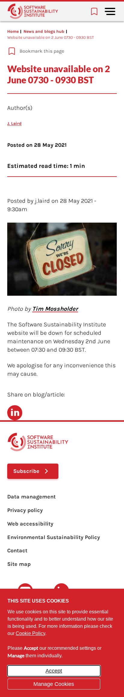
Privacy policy (25, 510)
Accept (53, 671)
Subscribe (26, 471)
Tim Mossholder (55, 308)
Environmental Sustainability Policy (53, 537)
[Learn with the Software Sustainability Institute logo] (32, 11)
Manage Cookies (53, 684)
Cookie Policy (30, 633)
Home (13, 31)
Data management (31, 496)
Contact (17, 550)
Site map (19, 564)
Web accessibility (30, 523)
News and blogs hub (43, 31)
